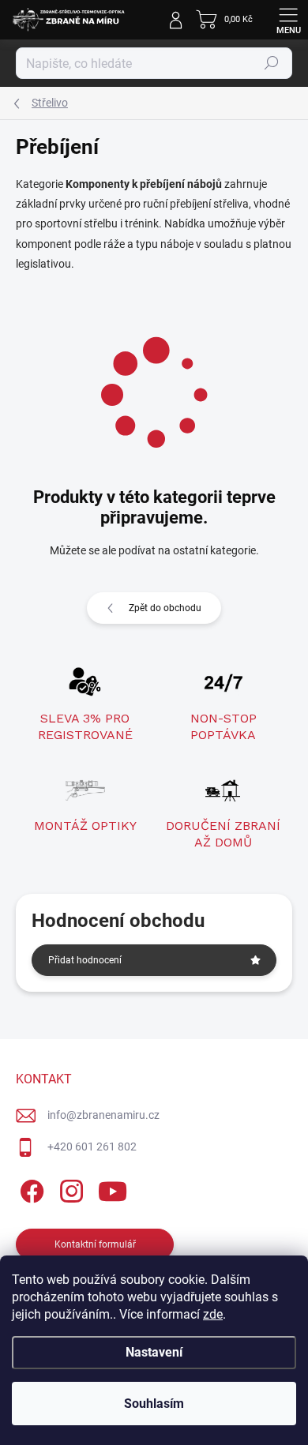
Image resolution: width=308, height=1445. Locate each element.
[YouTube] (112, 1189)
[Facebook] (29, 1189)
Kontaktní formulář (95, 1244)
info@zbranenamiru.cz (103, 1115)
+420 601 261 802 (92, 1146)
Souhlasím (154, 1403)
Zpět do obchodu (165, 608)
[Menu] (288, 19)
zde (213, 1314)
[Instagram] (69, 1189)
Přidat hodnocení (85, 960)
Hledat (271, 63)
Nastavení (154, 1352)
